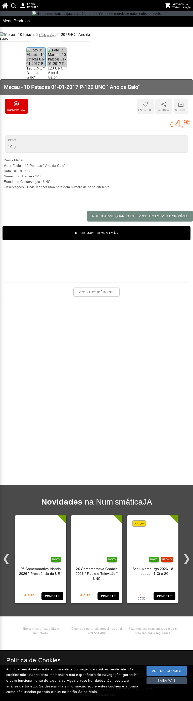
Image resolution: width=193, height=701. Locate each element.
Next (187, 558)
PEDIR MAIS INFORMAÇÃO (96, 233)
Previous (6, 558)
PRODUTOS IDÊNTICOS (96, 292)
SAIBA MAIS (167, 680)
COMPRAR (52, 596)
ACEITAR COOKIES (166, 670)
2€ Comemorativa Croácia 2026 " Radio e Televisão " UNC (97, 574)
